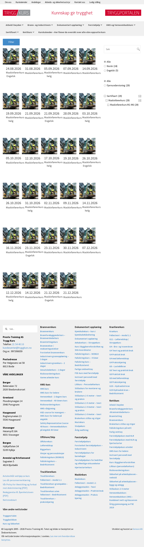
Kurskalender (21, 2)
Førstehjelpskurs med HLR (121, 435)
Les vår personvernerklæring (16, 480)
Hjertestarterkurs (83, 467)
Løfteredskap (46, 445)
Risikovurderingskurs (50, 373)
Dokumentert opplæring (86, 338)
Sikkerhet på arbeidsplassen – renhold (123, 476)
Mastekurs (80, 422)
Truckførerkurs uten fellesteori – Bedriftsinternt (53, 493)
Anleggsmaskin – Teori (85, 487)
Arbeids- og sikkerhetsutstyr (57, 2)
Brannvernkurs (47, 331)
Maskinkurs (80, 479)
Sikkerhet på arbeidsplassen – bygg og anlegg (123, 483)
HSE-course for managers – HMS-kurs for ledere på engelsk (53, 416)
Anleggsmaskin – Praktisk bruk (89, 490)
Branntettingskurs (49, 342)
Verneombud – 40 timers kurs (53, 400)
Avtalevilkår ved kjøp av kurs (16, 476)
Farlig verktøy (115, 432)
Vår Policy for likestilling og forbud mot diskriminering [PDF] (19, 486)
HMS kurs (44, 388)
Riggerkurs (45, 449)
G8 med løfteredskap (119, 378)
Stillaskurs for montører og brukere (88, 390)
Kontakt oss (79, 2)
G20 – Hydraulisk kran (119, 386)
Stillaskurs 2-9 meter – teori (88, 414)
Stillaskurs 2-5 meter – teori (88, 403)
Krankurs (113, 331)
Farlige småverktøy (84, 369)
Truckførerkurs (47, 476)
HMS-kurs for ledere (49, 392)
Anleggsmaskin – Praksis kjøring (86, 496)
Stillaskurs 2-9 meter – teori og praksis (88, 409)
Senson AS (138, 529)
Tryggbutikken (10, 519)
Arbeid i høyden (116, 404)
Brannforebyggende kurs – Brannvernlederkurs (52, 336)
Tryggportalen (9, 515)
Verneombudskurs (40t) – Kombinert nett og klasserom (123, 498)
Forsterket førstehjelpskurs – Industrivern (89, 447)
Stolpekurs (80, 426)
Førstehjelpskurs (83, 441)
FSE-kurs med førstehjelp (87, 373)
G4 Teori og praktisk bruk (121, 350)
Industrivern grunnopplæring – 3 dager (54, 358)
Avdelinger (36, 2)
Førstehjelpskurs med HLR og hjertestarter (123, 441)
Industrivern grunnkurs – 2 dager (52, 364)
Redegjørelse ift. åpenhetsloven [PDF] (18, 494)
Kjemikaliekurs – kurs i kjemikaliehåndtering (85, 333)
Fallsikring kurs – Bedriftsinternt (83, 363)
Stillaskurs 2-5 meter (119, 489)
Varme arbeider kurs (49, 377)
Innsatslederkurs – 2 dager (52, 370)
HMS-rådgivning (47, 408)
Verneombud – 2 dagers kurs (53, 396)
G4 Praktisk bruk (117, 354)
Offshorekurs (46, 441)
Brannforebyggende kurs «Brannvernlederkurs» (121, 410)
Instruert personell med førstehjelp (86, 379)
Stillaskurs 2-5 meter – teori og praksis (88, 397)
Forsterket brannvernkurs (52, 352)
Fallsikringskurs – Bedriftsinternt (48, 463)
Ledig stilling (94, 2)
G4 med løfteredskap (119, 358)
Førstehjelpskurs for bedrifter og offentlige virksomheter (89, 462)
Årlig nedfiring (81, 430)
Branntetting (115, 416)
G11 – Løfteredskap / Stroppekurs (119, 341)
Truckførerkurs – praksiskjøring (48, 500)
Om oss (8, 2)
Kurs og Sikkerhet (11, 523)
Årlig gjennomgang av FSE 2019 (121, 506)
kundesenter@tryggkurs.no (17, 347)
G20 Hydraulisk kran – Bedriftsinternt (119, 392)
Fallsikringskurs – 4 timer (86, 358)
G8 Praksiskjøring (117, 382)
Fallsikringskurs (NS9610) (52, 457)
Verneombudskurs (117, 492)
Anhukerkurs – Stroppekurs (87, 342)
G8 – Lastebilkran (117, 366)
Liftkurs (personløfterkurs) (121, 466)
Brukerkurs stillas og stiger (88, 418)
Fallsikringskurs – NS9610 (87, 354)
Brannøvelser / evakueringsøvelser (49, 347)
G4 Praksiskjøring (117, 362)
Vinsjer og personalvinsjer (52, 453)
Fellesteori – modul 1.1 (51, 480)
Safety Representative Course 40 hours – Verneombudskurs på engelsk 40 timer (54, 426)
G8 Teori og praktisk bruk (121, 370)
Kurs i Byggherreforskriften (122, 462)
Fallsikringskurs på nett (120, 428)
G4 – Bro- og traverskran (121, 346)
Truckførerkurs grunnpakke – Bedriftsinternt (54, 486)
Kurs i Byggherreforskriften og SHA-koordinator (89, 348)
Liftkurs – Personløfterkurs (87, 384)
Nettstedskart (10, 500)
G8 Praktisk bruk (117, 374)
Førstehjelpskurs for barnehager (84, 454)
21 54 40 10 (18, 344)
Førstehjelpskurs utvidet (121, 447)
